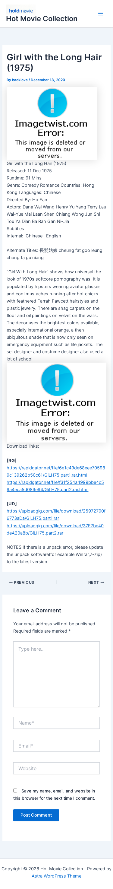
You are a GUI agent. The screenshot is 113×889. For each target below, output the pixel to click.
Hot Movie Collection (41, 18)
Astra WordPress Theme (56, 876)
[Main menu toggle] (100, 14)
